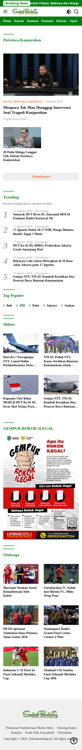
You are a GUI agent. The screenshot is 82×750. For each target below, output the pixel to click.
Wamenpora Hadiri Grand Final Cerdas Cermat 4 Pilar (57, 632)
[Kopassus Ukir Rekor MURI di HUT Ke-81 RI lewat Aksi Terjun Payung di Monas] (20, 384)
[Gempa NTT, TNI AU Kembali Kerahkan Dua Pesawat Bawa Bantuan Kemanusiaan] (61, 384)
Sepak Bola (34, 101)
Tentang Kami (66, 728)
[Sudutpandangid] (25, 11)
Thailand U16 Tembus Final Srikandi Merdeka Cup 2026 (60, 674)
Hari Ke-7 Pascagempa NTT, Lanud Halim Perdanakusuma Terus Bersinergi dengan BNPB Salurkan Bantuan (19, 361)
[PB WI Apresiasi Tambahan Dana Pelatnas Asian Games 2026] (20, 615)
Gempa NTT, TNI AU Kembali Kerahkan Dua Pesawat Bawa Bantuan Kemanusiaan (43, 278)
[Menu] (6, 11)
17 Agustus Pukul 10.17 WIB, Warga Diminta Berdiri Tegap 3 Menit (43, 231)
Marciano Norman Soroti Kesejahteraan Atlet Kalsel (20, 591)
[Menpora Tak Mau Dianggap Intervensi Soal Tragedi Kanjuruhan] (41, 75)
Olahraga (19, 101)
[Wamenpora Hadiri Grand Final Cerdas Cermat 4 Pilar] (61, 615)
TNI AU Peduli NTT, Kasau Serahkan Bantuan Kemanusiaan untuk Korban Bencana (61, 361)
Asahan (69, 305)
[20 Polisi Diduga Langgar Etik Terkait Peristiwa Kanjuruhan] (22, 137)
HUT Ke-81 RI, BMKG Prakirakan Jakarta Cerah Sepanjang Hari (42, 247)
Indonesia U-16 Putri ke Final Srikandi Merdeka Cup (19, 674)
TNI (22, 305)
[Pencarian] (76, 11)
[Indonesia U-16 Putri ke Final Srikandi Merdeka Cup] (20, 656)
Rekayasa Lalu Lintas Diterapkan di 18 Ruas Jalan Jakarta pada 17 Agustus (43, 263)
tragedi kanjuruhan (15, 119)
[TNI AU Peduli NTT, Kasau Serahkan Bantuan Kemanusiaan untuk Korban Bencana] (61, 343)
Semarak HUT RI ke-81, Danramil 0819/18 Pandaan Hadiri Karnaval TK (41, 216)
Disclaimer (65, 732)
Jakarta (52, 305)
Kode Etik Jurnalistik (39, 732)
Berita (7, 101)
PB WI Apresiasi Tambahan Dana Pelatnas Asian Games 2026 (20, 632)
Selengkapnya (41, 176)
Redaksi (16, 732)
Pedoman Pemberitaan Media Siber (29, 728)
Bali (9, 305)
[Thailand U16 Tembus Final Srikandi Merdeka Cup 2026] (61, 656)
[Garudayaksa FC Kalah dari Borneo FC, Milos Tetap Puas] (61, 574)
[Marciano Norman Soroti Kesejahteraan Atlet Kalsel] (20, 574)
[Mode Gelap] (69, 11)
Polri (35, 305)
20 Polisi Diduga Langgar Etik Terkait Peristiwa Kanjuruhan (20, 156)
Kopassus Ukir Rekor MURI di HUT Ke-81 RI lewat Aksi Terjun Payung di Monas (20, 403)
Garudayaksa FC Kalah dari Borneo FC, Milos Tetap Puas (59, 591)
